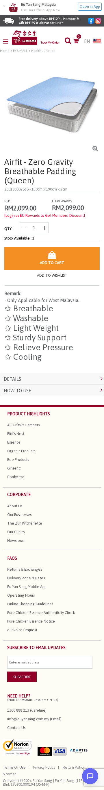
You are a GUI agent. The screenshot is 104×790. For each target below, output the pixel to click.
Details (12, 379)
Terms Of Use (14, 767)
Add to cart (52, 263)
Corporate (19, 494)
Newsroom (16, 540)
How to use (17, 390)
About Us (14, 506)
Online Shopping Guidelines (30, 604)
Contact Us (16, 727)
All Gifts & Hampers (23, 425)
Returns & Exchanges (24, 569)
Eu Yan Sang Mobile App (27, 587)
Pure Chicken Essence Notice (31, 621)
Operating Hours (21, 595)
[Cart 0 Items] (78, 41)
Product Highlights (28, 414)
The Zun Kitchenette (24, 523)
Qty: (8, 229)
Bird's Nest (15, 433)
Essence (14, 442)
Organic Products (21, 451)
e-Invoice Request (22, 630)
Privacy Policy (44, 767)
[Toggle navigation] (7, 41)
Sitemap (9, 774)
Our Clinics (16, 532)
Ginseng (14, 468)
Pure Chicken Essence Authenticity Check (41, 612)
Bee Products (18, 459)
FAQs (12, 558)
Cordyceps (15, 477)
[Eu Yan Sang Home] (24, 37)
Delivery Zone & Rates (26, 578)
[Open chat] (90, 776)
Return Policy (74, 767)
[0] (78, 41)
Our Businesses (19, 514)
